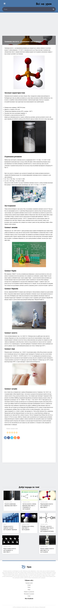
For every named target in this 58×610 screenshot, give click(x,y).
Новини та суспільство (29, 591)
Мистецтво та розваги (29, 593)
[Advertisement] (29, 25)
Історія (29, 585)
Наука (29, 587)
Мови (29, 589)
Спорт (29, 596)
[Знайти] (53, 9)
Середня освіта (14, 428)
